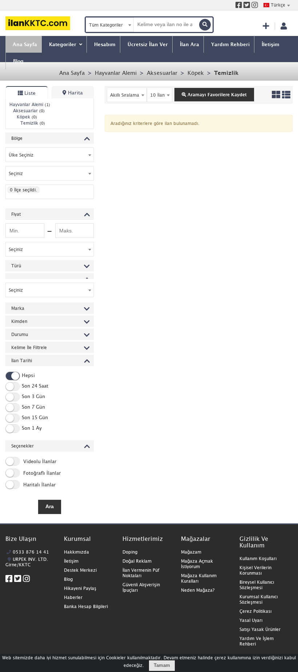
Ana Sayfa (72, 72)
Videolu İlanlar (39, 461)
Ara (49, 506)
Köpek (196, 72)
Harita (75, 92)
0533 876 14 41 (31, 552)
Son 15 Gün (35, 417)
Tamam (162, 665)
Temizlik (226, 72)
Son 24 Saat (35, 386)
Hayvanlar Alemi (116, 72)
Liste (29, 93)
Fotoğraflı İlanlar (41, 473)
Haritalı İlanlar (39, 484)
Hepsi (28, 375)
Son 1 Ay (32, 428)
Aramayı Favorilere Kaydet (216, 94)
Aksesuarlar (162, 72)
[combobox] (277, 5)
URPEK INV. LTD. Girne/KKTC (26, 561)
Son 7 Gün (33, 407)
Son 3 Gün (33, 396)
